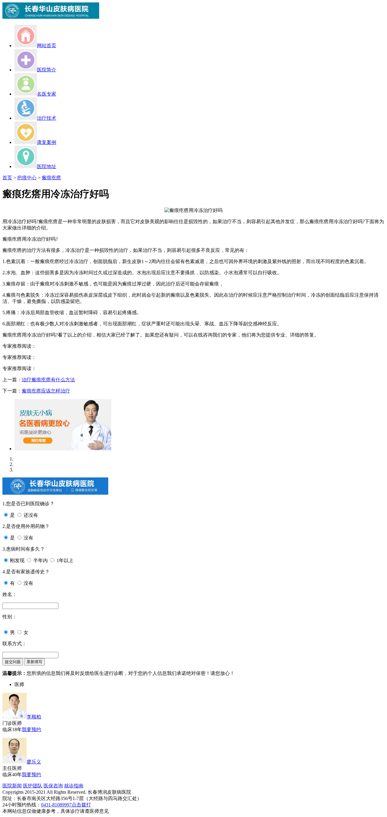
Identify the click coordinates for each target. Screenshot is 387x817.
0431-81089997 (56, 804)
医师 (19, 684)
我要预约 (31, 729)
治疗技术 (46, 118)
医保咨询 (53, 785)
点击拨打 (81, 804)
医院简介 (46, 69)
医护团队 (32, 785)
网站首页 (46, 45)
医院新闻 (12, 785)
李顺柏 (34, 716)
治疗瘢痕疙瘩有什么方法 (48, 379)
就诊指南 (73, 785)
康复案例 (46, 142)
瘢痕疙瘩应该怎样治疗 (46, 390)
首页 (7, 177)
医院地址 (46, 166)
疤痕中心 (27, 177)
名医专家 (46, 93)
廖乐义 (34, 761)
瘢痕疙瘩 (51, 177)
